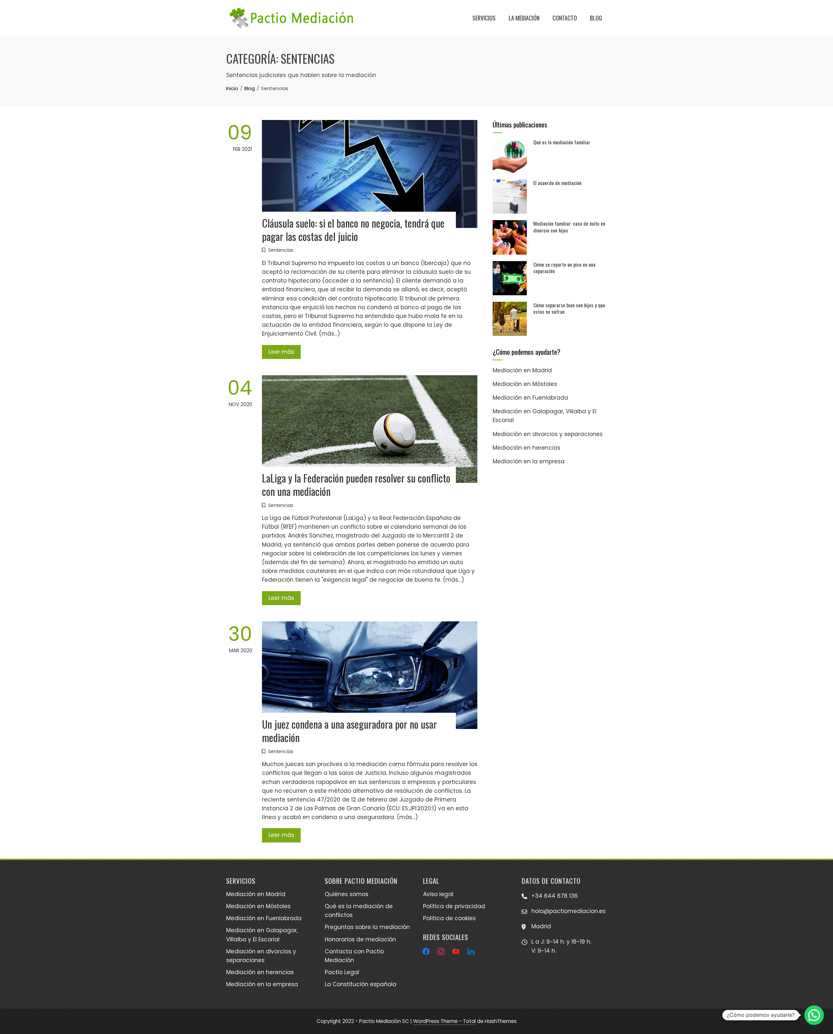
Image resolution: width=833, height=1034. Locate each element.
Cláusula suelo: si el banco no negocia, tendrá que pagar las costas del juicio (353, 229)
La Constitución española (360, 984)
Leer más (281, 352)
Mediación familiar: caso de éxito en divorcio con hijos (569, 226)
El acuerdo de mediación (557, 183)
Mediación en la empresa (529, 461)
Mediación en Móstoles (525, 384)
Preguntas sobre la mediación (367, 927)
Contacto (565, 18)
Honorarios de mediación (360, 939)
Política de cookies (449, 918)
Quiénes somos (346, 894)
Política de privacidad (454, 906)
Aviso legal (438, 894)
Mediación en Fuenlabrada (530, 398)
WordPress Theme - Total (444, 1021)
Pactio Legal (342, 972)
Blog (596, 18)
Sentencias (280, 250)
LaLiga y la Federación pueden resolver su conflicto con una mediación (356, 484)
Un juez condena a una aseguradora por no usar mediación (349, 730)
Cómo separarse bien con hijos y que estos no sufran (569, 308)
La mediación (524, 18)
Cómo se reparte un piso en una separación (564, 267)
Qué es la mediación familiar (561, 142)
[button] (814, 1015)
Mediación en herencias (526, 448)
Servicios (484, 18)
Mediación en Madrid (522, 370)
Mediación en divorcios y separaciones (548, 434)
